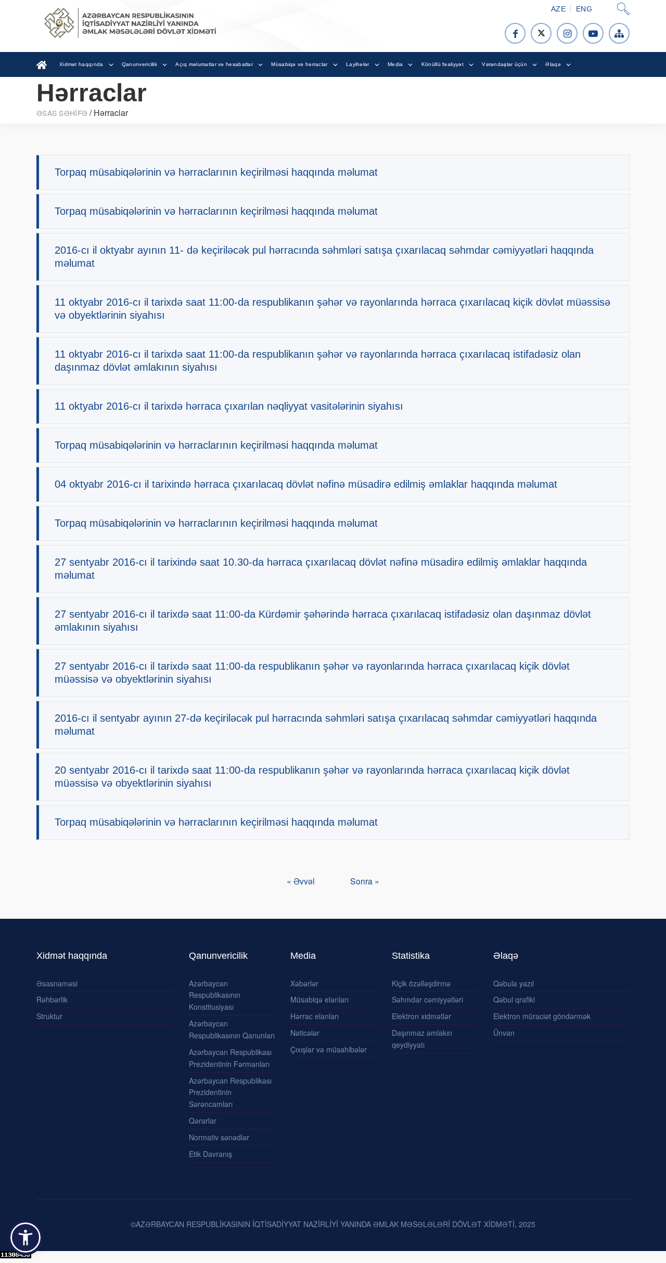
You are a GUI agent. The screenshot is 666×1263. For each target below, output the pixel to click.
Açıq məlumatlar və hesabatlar (214, 64)
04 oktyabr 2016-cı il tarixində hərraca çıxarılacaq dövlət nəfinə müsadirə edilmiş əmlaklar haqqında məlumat (306, 484)
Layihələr (357, 64)
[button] (25, 1237)
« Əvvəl (302, 881)
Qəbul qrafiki (514, 999)
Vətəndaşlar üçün (504, 64)
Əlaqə (553, 64)
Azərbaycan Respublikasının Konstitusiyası (214, 995)
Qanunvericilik (139, 64)
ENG (584, 9)
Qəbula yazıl (513, 983)
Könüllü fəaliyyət (442, 64)
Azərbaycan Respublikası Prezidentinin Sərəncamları (230, 1092)
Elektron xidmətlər (421, 1016)
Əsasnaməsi (57, 983)
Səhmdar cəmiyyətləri (427, 999)
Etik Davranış (210, 1154)
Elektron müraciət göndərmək (542, 1016)
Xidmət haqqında (81, 64)
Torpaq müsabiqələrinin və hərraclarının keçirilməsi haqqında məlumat (216, 172)
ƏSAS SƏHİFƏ (61, 113)
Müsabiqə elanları (319, 999)
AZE (558, 9)
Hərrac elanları (314, 1016)
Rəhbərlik (52, 999)
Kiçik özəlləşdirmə (421, 983)
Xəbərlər (304, 983)
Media (395, 64)
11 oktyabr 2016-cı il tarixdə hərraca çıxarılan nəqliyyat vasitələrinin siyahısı (229, 406)
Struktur (49, 1016)
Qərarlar (202, 1120)
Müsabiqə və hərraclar (299, 64)
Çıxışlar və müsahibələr (328, 1049)
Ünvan (504, 1032)
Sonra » (364, 881)
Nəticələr (304, 1032)
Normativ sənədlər (219, 1137)
